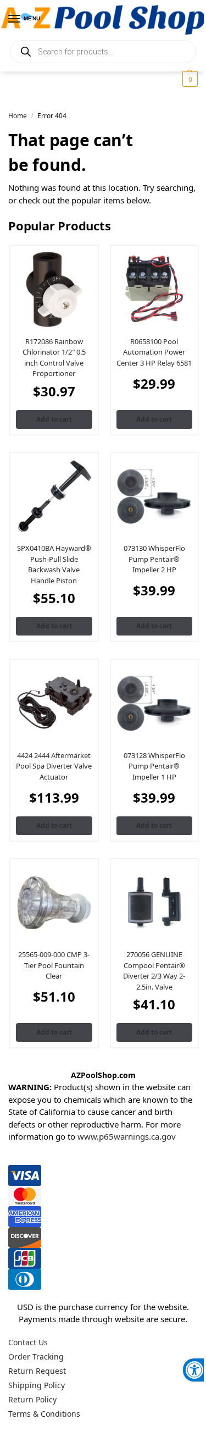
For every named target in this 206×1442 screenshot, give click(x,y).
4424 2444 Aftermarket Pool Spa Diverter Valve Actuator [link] (54, 766)
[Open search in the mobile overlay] (103, 51)
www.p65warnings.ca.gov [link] (126, 1136)
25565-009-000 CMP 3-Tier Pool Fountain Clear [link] (54, 965)
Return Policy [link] (32, 1399)
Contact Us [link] (28, 1342)
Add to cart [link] (54, 419)
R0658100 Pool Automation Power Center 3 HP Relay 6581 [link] (154, 352)
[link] (194, 1370)
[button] (189, 79)
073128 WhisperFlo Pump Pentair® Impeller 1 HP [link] (154, 766)
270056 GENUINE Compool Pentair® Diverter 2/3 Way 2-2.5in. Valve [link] (154, 970)
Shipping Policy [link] (36, 1385)
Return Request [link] (37, 1371)
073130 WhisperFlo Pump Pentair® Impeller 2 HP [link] (154, 558)
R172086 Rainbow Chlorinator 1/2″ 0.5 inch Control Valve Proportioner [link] (54, 357)
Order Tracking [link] (36, 1356)
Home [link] (17, 115)
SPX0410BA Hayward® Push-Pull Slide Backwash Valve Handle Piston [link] (54, 564)
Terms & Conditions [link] (44, 1413)
